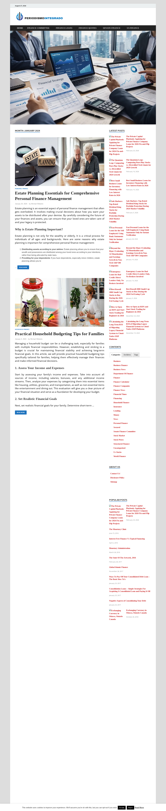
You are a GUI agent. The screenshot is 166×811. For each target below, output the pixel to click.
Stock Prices (119, 440)
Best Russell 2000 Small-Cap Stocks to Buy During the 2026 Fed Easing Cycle (138, 291)
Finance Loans (64, 28)
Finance (117, 378)
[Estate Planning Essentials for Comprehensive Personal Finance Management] (59, 161)
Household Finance (22, 329)
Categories (115, 355)
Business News (120, 369)
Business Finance (121, 365)
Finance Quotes (87, 28)
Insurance (118, 407)
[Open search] (150, 28)
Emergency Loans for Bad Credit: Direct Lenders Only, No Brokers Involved (138, 274)
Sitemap (113, 482)
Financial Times (120, 394)
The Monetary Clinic (117, 529)
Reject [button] (130, 808)
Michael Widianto (37, 204)
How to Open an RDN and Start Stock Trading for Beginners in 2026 (137, 309)
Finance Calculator (121, 382)
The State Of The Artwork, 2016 (122, 558)
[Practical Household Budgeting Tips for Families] (59, 302)
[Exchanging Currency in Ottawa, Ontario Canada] (116, 610)
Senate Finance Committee (124, 431)
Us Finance (133, 28)
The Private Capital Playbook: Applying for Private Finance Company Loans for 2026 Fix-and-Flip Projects (137, 141)
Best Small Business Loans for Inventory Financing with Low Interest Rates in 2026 (138, 183)
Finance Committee (38, 28)
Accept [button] (121, 808)
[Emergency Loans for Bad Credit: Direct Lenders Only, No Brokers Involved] (116, 272)
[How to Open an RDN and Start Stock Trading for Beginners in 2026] (116, 307)
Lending (117, 411)
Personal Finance (21, 188)
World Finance (120, 456)
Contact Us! (115, 474)
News (116, 419)
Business (117, 361)
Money (116, 415)
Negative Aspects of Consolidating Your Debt (127, 601)
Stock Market (119, 436)
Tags (136, 355)
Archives (127, 355)
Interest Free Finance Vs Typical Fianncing (127, 539)
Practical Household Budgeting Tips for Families (59, 333)
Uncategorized (119, 448)
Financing (118, 398)
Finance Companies (122, 386)
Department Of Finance (123, 374)
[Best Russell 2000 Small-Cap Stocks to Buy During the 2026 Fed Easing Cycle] (116, 289)
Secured (117, 427)
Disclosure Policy (117, 478)
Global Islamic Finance (118, 567)
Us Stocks (118, 452)
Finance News (119, 390)
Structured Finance (122, 444)
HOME (20, 28)
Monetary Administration (119, 548)
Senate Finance (111, 28)
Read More (22, 266)
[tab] (116, 354)
